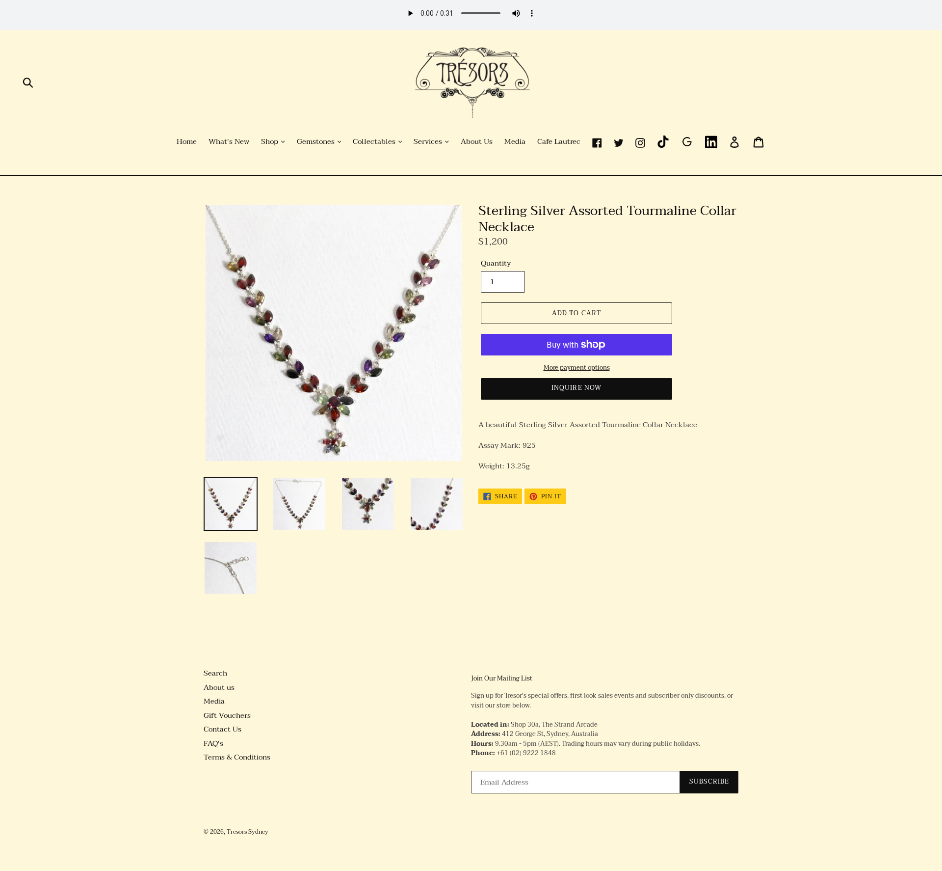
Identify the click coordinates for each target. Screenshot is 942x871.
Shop (270, 142)
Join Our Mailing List (501, 679)
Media (514, 142)
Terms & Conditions (237, 757)
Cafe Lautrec (558, 142)
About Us (477, 142)
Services (429, 142)
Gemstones (317, 142)
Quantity (496, 263)
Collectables (375, 142)
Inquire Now (576, 387)
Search (215, 673)
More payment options (577, 368)
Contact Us (222, 729)
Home (187, 142)
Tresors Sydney (247, 832)
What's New (229, 142)
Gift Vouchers (227, 715)
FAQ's (213, 743)
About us (219, 687)
